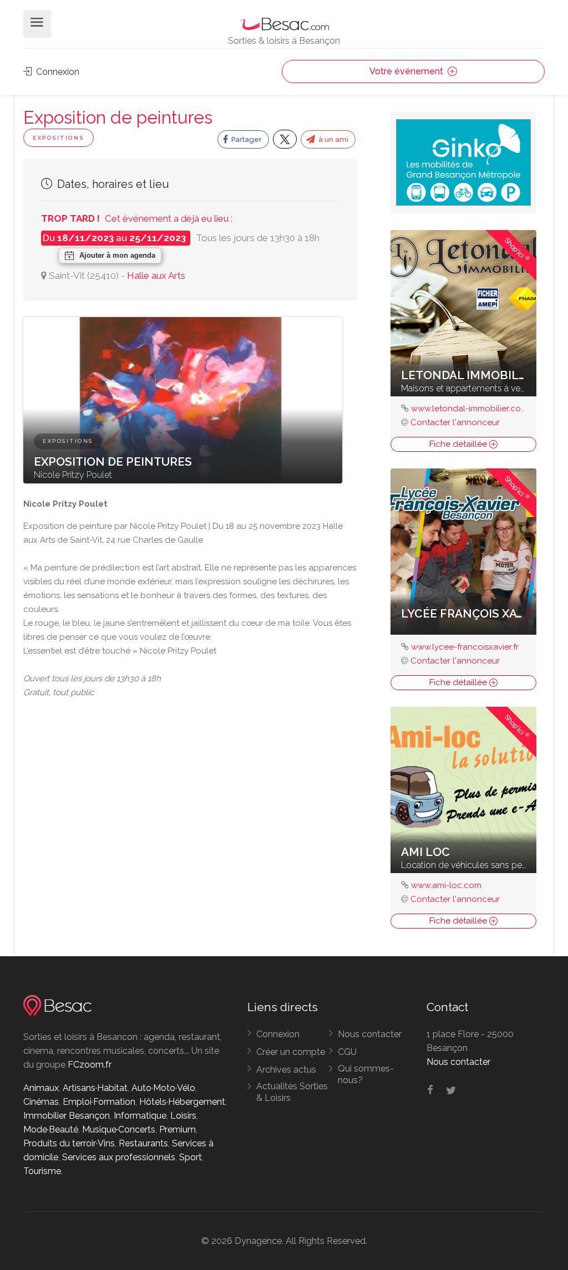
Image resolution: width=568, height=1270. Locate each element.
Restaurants (143, 1143)
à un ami (332, 139)
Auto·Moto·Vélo (163, 1088)
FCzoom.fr (89, 1064)
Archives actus (286, 1069)
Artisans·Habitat (95, 1088)
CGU (347, 1052)
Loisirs (183, 1115)
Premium (177, 1129)
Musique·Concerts (118, 1129)
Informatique (140, 1115)
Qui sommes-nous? (366, 1074)
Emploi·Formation (99, 1101)
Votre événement (407, 71)
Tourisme (42, 1171)
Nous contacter (370, 1034)
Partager (246, 139)
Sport (190, 1157)
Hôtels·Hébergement (182, 1101)
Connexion (56, 72)
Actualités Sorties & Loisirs (292, 1092)
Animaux (41, 1088)
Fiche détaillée (459, 444)
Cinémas (41, 1101)
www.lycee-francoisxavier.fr (465, 647)
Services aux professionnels (118, 1157)
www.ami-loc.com (446, 885)
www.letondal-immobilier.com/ (472, 409)
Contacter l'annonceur (455, 422)
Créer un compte (290, 1052)
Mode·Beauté (50, 1129)
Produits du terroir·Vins (69, 1143)
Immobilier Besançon (66, 1115)
